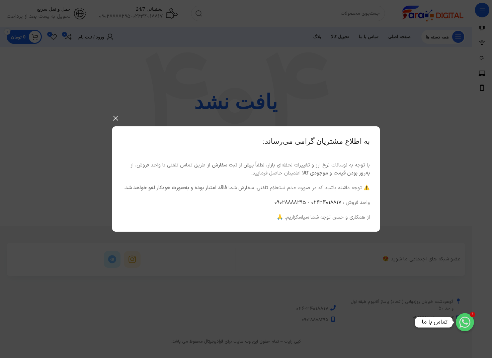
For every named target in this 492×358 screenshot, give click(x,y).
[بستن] (115, 118)
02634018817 (326, 203)
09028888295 (290, 203)
